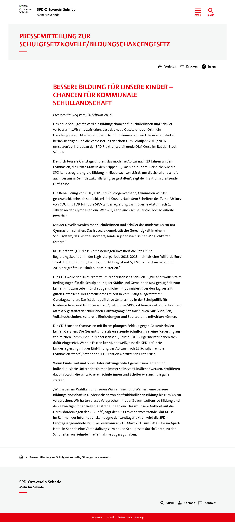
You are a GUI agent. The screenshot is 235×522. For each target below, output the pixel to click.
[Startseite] (21, 457)
